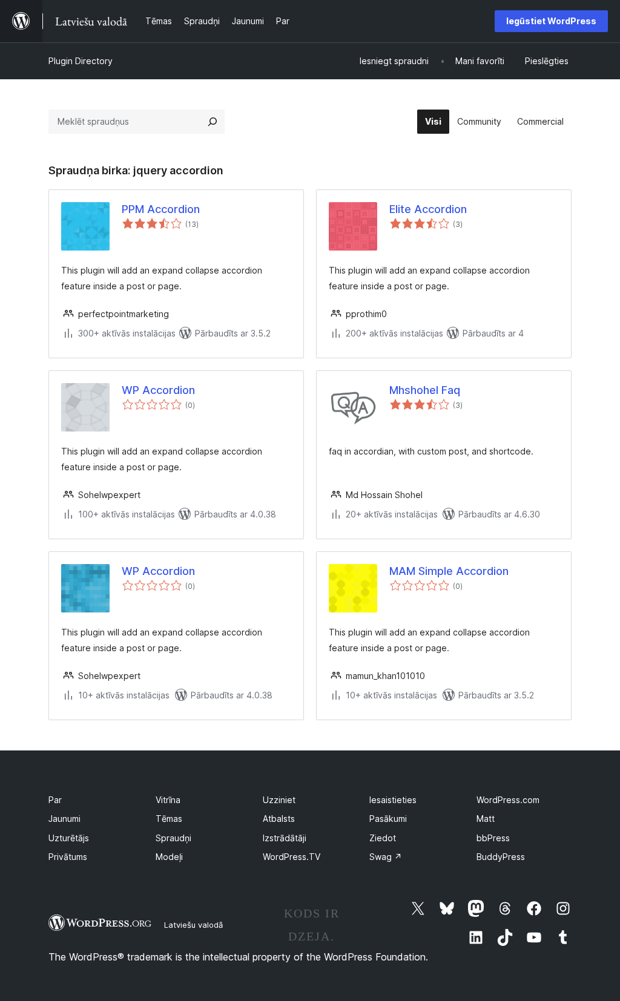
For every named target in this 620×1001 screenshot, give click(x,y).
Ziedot (382, 838)
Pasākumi (388, 818)
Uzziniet (279, 800)
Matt (486, 818)
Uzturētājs (68, 838)
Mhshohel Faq (424, 390)
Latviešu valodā (193, 925)
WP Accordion (158, 390)
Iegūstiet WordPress (551, 21)
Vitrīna (168, 800)
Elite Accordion (428, 209)
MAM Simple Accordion (449, 571)
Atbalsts (279, 818)
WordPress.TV (291, 857)
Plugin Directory (80, 61)
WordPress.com (508, 800)
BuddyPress (501, 857)
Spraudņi (173, 838)
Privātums (67, 857)
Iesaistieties (393, 800)
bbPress (493, 838)
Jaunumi (64, 818)
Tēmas (169, 818)
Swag (385, 857)
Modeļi (169, 857)
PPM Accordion (161, 209)
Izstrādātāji (284, 838)
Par (55, 800)
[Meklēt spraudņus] (212, 122)
